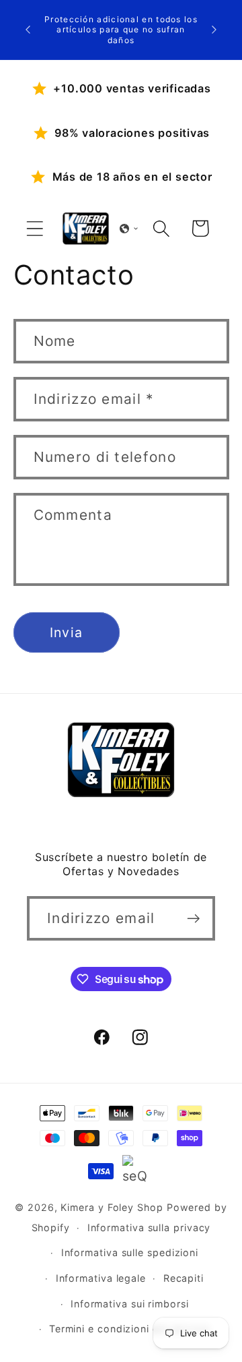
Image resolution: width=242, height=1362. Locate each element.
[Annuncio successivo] (214, 30)
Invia (66, 632)
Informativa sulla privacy (149, 1227)
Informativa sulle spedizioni (129, 1252)
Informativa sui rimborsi (130, 1303)
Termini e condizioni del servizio (129, 1328)
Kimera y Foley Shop (112, 1207)
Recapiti (183, 1278)
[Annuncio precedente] (28, 30)
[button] (34, 228)
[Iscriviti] (193, 918)
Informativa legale (101, 1278)
